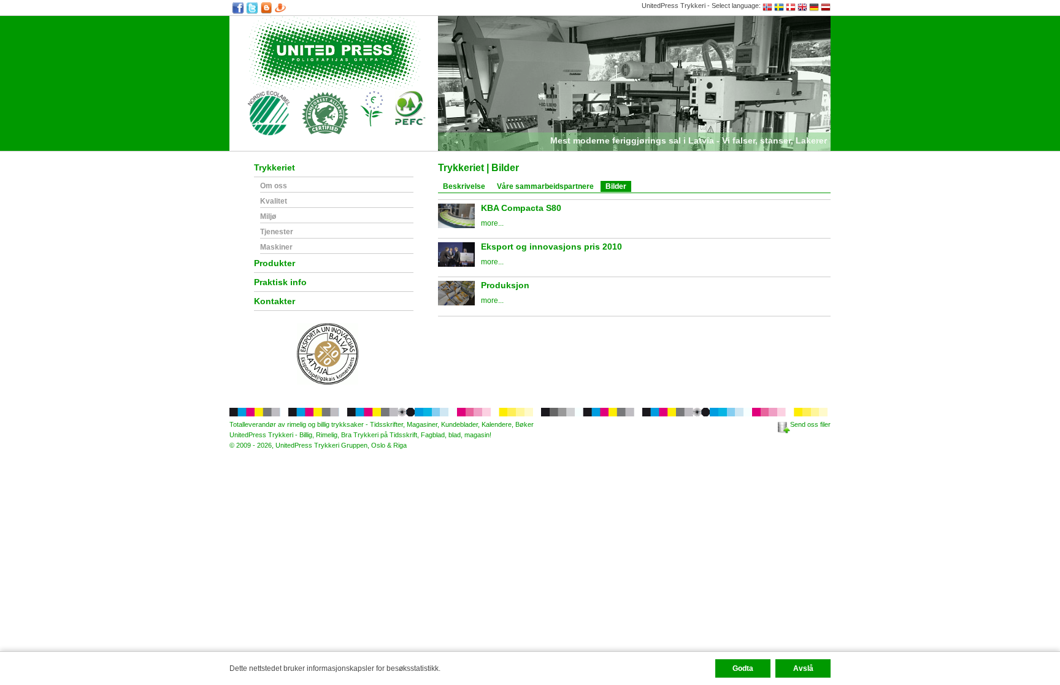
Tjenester (276, 232)
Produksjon (505, 285)
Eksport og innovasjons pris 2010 (551, 246)
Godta (742, 668)
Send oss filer (810, 424)
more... (492, 223)
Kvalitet (273, 201)
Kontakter (274, 301)
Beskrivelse (464, 186)
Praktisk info (280, 282)
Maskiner (276, 247)
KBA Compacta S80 (521, 208)
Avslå (803, 668)
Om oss (273, 186)
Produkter (274, 263)
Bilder (615, 186)
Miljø (268, 217)
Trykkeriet (274, 167)
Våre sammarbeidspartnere (545, 186)
